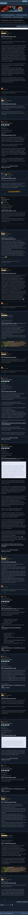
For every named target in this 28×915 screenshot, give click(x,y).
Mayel (4, 797)
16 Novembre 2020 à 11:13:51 (9, 608)
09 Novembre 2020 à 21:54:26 (9, 323)
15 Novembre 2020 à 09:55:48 (9, 357)
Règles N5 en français (5, 167)
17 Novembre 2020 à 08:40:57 (9, 843)
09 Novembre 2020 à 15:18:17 (9, 135)
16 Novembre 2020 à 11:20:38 (9, 668)
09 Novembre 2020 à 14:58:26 (9, 104)
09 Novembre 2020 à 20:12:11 (9, 239)
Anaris (4, 596)
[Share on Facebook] (2, 95)
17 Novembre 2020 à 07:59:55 (9, 802)
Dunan (5, 232)
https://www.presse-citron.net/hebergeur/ (11, 627)
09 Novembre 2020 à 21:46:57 (9, 273)
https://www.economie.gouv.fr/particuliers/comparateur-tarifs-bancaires (13, 423)
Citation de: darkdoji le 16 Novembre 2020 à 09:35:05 (14, 738)
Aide (22, 913)
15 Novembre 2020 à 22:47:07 (9, 458)
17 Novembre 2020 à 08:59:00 (9, 883)
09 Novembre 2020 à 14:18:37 (9, 36)
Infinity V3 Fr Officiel (5, 650)
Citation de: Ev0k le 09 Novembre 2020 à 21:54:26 (13, 462)
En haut (2, 905)
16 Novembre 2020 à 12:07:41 (9, 698)
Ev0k (4, 313)
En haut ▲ (26, 913)
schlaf (4, 99)
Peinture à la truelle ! (13, 166)
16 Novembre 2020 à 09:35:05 (9, 562)
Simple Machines (10, 913)
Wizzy (4, 197)
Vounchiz (5, 121)
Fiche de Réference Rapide (6, 647)
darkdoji (5, 31)
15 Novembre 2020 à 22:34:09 (9, 391)
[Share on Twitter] (5, 95)
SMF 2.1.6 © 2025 (3, 913)
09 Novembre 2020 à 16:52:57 (9, 178)
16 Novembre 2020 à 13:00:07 (9, 777)
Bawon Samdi (7, 173)
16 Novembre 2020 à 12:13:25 (9, 735)
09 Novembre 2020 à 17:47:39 (9, 211)
